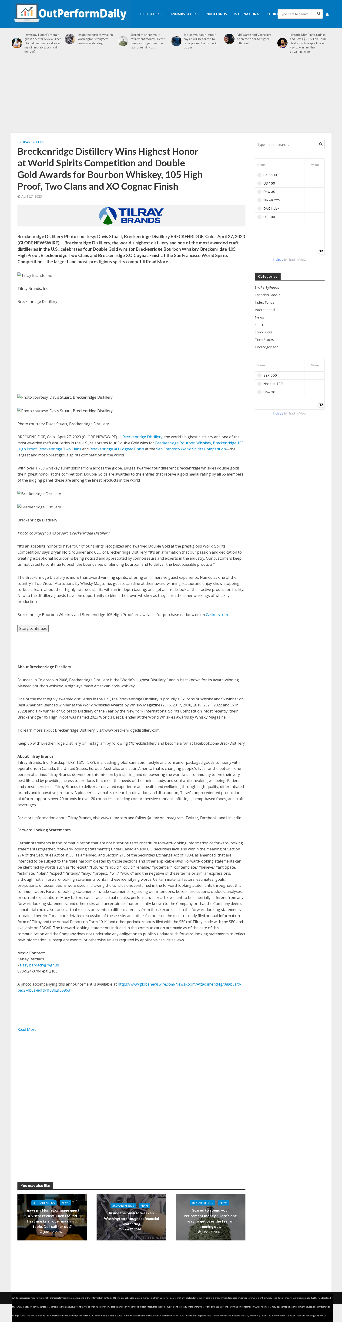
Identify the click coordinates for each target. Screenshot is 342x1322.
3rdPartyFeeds (30, 142)
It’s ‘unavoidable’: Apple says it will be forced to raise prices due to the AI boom (201, 41)
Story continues (33, 628)
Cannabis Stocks (183, 14)
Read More (27, 1029)
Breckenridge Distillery (142, 436)
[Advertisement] (171, 95)
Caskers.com (217, 614)
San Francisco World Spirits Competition (191, 449)
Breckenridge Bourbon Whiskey (183, 442)
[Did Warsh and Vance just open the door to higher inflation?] (229, 39)
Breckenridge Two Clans (60, 449)
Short (272, 14)
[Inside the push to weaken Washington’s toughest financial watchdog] (70, 39)
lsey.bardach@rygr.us (40, 965)
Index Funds (216, 14)
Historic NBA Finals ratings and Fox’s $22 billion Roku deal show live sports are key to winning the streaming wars (308, 43)
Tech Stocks (150, 14)
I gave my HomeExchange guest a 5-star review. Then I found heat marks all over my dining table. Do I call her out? (42, 43)
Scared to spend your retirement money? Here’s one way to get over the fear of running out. (148, 41)
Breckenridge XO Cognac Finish (117, 449)
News (65, 1203)
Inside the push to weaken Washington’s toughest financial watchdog (95, 39)
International (247, 14)
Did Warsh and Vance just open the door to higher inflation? (254, 39)
